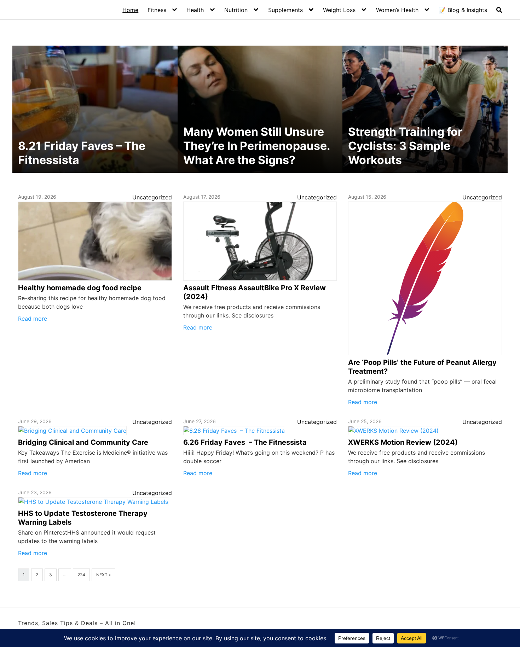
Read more (32, 318)
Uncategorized (152, 197)
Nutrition (236, 9)
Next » (103, 574)
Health (195, 9)
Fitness (157, 9)
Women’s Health (397, 9)
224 (81, 574)
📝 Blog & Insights (463, 9)
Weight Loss (339, 9)
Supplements (285, 9)
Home (130, 9)
